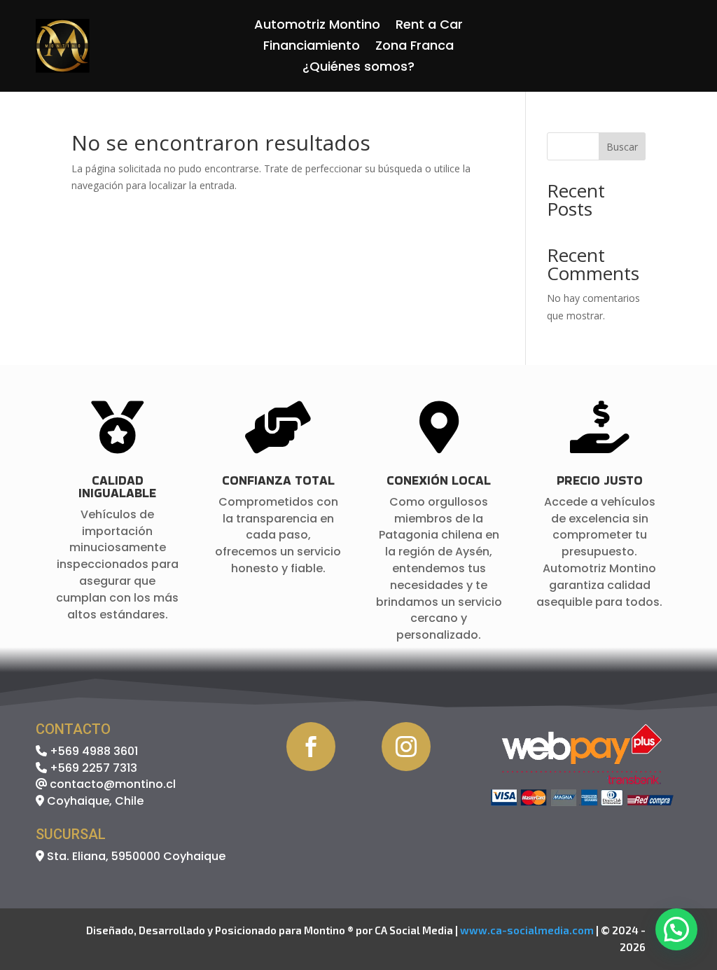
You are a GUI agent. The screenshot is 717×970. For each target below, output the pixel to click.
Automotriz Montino (317, 26)
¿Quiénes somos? (358, 68)
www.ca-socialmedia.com (527, 930)
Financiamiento (311, 47)
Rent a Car (429, 26)
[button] (676, 929)
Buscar (622, 146)
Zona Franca (414, 47)
